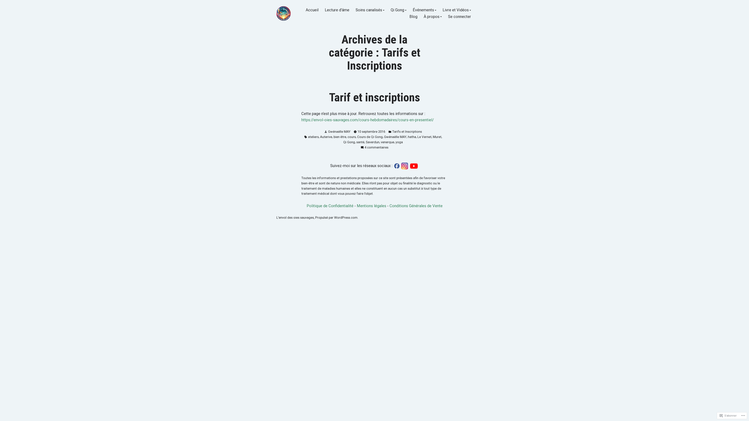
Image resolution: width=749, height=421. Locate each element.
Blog (413, 17)
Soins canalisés (369, 10)
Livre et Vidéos (456, 10)
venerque (387, 142)
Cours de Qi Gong (370, 137)
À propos (431, 17)
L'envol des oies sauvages (295, 217)
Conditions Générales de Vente (416, 205)
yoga (399, 142)
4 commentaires (376, 147)
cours (352, 137)
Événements (423, 10)
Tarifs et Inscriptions (407, 132)
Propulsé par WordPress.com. (336, 217)
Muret (437, 137)
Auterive (326, 137)
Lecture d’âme (337, 10)
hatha (412, 137)
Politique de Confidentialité (330, 205)
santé (360, 142)
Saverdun (372, 142)
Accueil (312, 10)
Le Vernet (424, 137)
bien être (340, 137)
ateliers (313, 137)
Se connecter (459, 17)
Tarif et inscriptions (374, 97)
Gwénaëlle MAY (339, 132)
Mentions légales (371, 205)
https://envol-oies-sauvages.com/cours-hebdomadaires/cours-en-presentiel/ (367, 120)
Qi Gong (397, 10)
